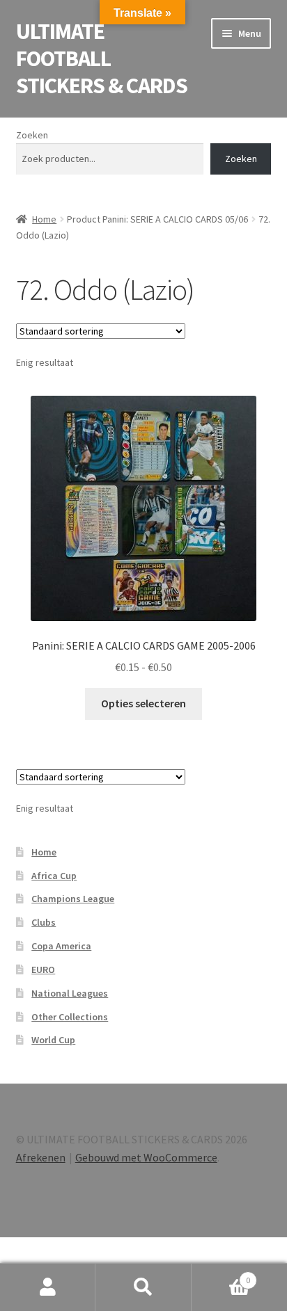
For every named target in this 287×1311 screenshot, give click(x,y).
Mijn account (47, 1287)
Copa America (61, 946)
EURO (43, 969)
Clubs (43, 922)
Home (44, 219)
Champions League (72, 898)
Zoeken (32, 135)
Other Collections (69, 1017)
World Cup (53, 1039)
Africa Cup (54, 875)
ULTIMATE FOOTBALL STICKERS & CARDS (101, 58)
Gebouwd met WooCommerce (146, 1157)
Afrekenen (40, 1157)
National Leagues (69, 993)
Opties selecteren (143, 703)
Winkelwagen (221, 1275)
